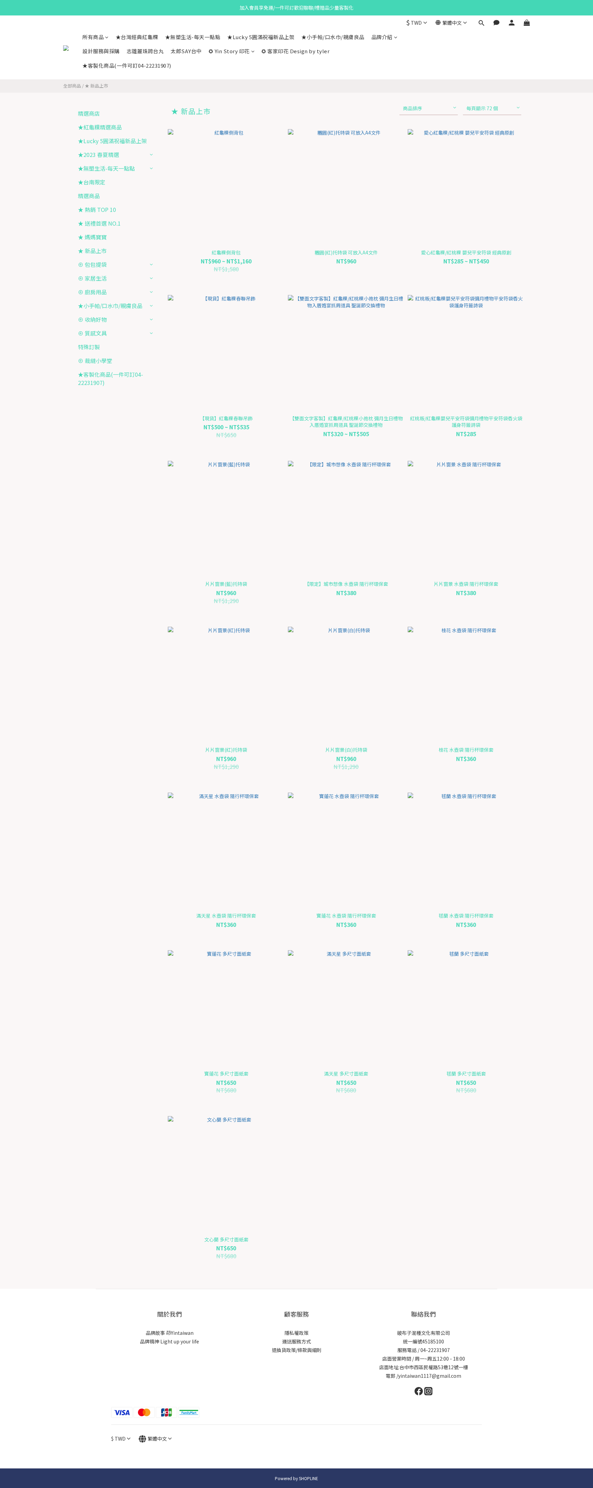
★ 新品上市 (96, 85)
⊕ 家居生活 (92, 278)
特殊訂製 (89, 347)
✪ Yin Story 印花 (229, 51)
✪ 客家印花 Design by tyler (295, 51)
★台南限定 (91, 182)
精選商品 (89, 196)
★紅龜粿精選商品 (100, 127)
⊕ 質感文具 (92, 333)
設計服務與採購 (101, 51)
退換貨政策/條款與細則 (297, 1350)
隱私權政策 (296, 1332)
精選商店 (89, 113)
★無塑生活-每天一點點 (193, 37)
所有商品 (93, 37)
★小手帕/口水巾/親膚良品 (332, 37)
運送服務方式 (296, 1341)
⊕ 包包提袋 (92, 264)
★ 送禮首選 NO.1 (99, 223)
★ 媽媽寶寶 (92, 237)
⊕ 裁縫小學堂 (95, 360)
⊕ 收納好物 (92, 319)
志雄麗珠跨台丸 (145, 51)
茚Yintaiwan (180, 1332)
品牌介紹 (382, 37)
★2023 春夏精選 (98, 154)
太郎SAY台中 (186, 51)
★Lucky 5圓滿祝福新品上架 (260, 37)
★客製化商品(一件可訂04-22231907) (126, 65)
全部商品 (72, 85)
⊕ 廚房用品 (92, 292)
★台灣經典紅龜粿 (137, 37)
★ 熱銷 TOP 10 (97, 209)
